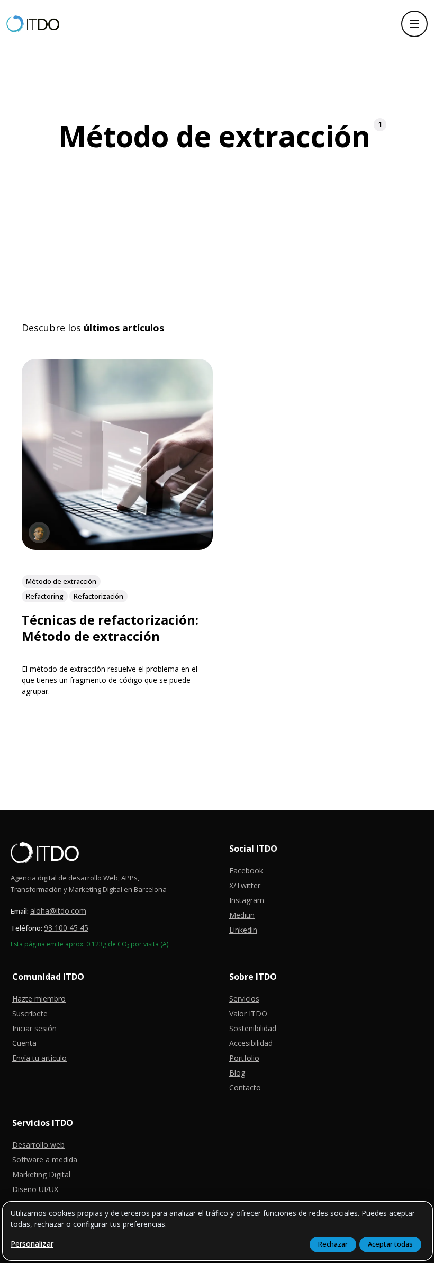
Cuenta (24, 1043)
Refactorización (98, 595)
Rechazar (333, 1244)
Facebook (246, 870)
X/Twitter (244, 885)
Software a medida (44, 1159)
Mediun (242, 915)
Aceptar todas (390, 1244)
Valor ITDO (248, 1013)
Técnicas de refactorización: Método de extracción (110, 627)
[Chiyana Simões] (39, 532)
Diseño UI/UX (35, 1189)
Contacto (245, 1087)
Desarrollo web (38, 1145)
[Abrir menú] (414, 24)
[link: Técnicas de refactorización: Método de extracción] (117, 546)
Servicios (244, 999)
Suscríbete (30, 1013)
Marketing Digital (41, 1174)
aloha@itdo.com (58, 911)
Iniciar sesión (34, 1028)
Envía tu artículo (39, 1058)
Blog (237, 1073)
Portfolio (244, 1058)
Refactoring (45, 595)
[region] (217, 1231)
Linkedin (243, 930)
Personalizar (32, 1244)
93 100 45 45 (66, 928)
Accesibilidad (251, 1043)
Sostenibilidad (252, 1028)
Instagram (246, 900)
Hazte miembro (39, 999)
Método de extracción (61, 580)
